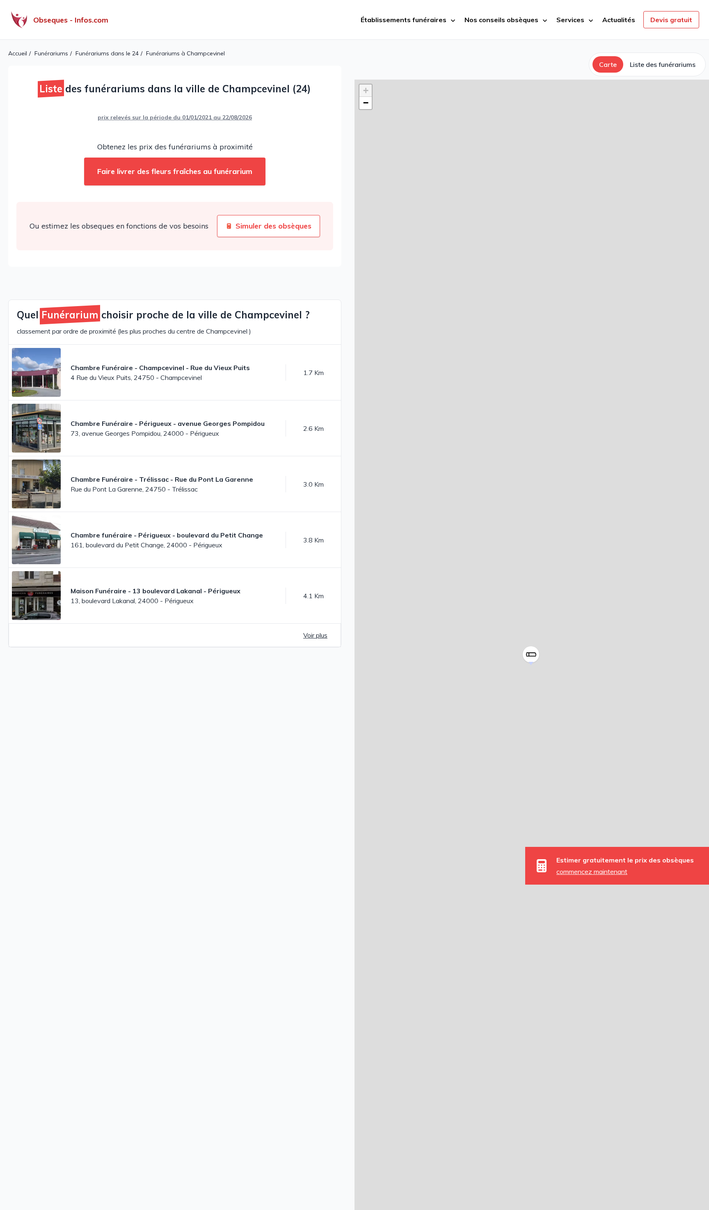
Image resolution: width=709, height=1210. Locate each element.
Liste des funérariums (662, 64)
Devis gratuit (671, 20)
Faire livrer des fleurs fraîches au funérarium (174, 171)
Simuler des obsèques (273, 226)
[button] (531, 665)
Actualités (618, 20)
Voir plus (315, 635)
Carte (608, 64)
